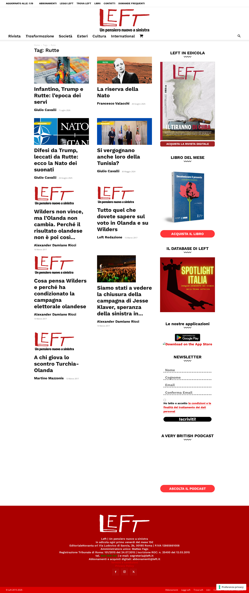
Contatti (109, 3)
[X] (133, 572)
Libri (97, 3)
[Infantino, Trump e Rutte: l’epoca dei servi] (61, 70)
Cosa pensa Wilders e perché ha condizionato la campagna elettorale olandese (60, 293)
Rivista (14, 36)
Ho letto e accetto (187, 407)
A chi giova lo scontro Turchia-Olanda (56, 363)
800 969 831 (109, 555)
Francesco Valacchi (113, 103)
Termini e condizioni (124, 562)
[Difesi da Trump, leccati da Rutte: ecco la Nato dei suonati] (61, 131)
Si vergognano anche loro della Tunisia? (118, 156)
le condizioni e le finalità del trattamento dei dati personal (187, 407)
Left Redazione (109, 237)
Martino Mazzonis (49, 378)
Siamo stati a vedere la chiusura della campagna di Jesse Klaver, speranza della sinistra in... (124, 301)
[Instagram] (124, 571)
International (123, 36)
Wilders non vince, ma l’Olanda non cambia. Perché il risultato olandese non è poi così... (58, 224)
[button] (239, 36)
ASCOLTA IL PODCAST (187, 489)
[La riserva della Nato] (124, 70)
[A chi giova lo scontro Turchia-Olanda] (61, 342)
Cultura (99, 36)
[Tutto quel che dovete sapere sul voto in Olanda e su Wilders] (124, 195)
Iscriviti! (187, 419)
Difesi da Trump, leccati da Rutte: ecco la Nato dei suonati (56, 160)
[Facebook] (115, 572)
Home (37, 45)
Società (65, 36)
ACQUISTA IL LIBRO (187, 234)
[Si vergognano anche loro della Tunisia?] (124, 131)
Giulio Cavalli (45, 110)
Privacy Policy (124, 565)
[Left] (124, 19)
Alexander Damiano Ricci (55, 245)
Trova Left (84, 3)
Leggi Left (66, 3)
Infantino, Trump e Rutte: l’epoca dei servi (58, 95)
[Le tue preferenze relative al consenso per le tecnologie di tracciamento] (231, 587)
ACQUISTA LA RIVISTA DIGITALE (187, 144)
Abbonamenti (48, 3)
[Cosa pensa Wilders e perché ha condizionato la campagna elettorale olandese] (61, 265)
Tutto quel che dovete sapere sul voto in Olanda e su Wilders (122, 219)
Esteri (82, 36)
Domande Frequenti (131, 3)
